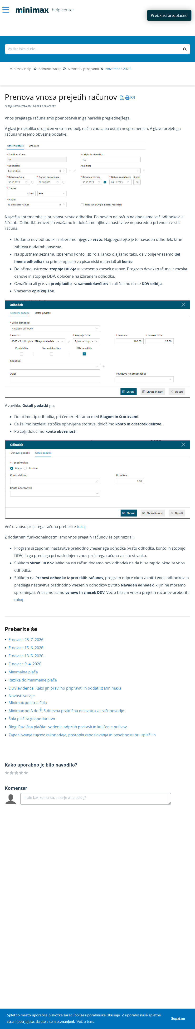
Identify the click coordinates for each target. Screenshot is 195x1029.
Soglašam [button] (178, 1018)
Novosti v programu (83, 69)
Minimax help (20, 69)
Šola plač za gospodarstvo (35, 718)
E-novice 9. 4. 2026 (28, 664)
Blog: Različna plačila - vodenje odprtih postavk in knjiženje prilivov (71, 726)
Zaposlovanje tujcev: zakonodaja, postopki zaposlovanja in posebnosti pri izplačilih (86, 735)
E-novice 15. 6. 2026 (29, 647)
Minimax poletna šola (31, 702)
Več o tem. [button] (85, 1022)
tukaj (81, 526)
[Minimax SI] (30, 6)
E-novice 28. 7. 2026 (29, 639)
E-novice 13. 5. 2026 (29, 655)
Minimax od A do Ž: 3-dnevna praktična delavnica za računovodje (70, 710)
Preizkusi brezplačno (169, 15)
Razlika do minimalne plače (36, 680)
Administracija (50, 69)
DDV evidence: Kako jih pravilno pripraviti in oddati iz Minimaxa (68, 688)
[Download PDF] (122, 97)
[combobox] (92, 49)
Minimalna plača (27, 672)
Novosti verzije (25, 695)
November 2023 (118, 69)
